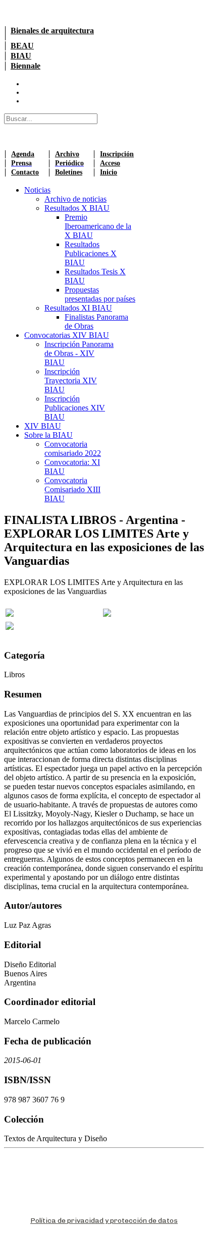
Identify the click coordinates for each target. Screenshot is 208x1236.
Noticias (37, 190)
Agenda (22, 154)
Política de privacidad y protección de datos (104, 1220)
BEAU (22, 45)
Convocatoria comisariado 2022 (72, 448)
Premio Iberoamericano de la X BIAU (98, 226)
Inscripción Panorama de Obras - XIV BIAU (79, 353)
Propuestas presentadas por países (100, 294)
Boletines (68, 172)
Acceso (110, 163)
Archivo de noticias (75, 199)
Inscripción (117, 154)
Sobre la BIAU (48, 435)
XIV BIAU (42, 426)
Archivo (67, 154)
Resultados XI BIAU (78, 308)
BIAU (21, 55)
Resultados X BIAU (77, 208)
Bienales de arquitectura (52, 30)
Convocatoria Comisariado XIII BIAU (72, 489)
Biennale (25, 66)
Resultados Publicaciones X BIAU (91, 253)
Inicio (108, 172)
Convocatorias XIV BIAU (66, 335)
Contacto (25, 172)
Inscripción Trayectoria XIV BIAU (70, 380)
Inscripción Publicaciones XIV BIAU (74, 407)
